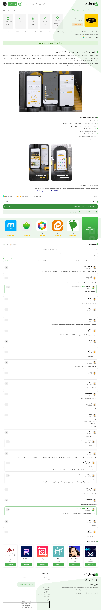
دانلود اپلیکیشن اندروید (25, 584)
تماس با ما (24, 580)
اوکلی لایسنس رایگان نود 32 (44, 594)
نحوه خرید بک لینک (26, 605)
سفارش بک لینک (46, 591)
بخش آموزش (11, 4)
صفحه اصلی (46, 4)
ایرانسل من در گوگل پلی (7, 196)
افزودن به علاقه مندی (77, 24)
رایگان (48, 600)
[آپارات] (86, 580)
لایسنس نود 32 (46, 596)
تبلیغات (26, 4)
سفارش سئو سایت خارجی (26, 603)
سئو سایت (47, 598)
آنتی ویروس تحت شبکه (26, 602)
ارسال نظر (7, 260)
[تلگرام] (96, 580)
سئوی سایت (47, 589)
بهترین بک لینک (46, 587)
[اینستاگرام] (92, 580)
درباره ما (24, 577)
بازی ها (32, 4)
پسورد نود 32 (47, 593)
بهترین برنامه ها (57, 24)
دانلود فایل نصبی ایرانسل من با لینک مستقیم (49, 206)
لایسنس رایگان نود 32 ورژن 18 (26, 607)
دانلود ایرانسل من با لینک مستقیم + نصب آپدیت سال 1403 (85, 10)
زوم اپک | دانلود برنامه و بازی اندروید (91, 4)
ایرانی (4, 10)
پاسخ (6, 267)
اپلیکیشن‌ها (39, 4)
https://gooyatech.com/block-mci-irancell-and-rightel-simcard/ (79, 513)
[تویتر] (89, 580)
